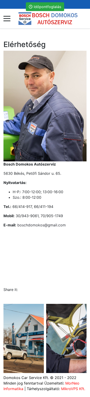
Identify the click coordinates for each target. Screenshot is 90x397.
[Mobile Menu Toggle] (6, 18)
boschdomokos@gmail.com (41, 225)
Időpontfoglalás (47, 6)
